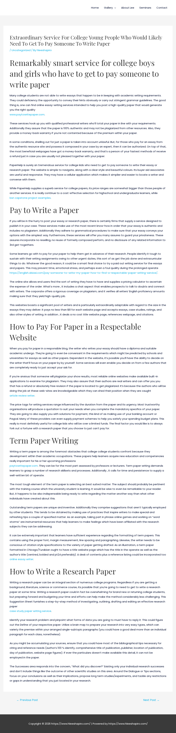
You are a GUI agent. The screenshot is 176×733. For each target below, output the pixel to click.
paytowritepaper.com (24, 466)
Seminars (145, 7)
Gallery (108, 7)
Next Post (151, 700)
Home (95, 7)
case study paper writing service (30, 611)
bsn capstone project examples (30, 198)
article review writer (22, 395)
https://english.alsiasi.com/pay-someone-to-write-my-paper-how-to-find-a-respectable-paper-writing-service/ (83, 273)
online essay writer (21, 559)
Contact (161, 7)
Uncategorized (21, 50)
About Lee (127, 7)
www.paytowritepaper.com (27, 114)
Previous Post (27, 700)
